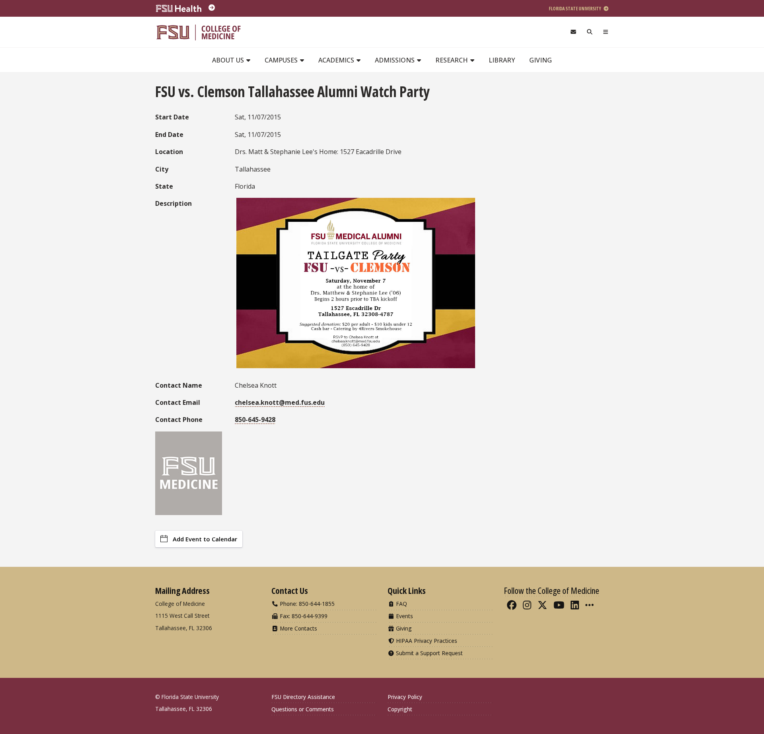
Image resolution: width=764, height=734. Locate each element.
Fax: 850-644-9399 (302, 616)
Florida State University (575, 8)
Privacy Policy (405, 697)
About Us (229, 60)
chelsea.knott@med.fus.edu (280, 402)
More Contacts (297, 628)
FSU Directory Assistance (303, 697)
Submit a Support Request (428, 653)
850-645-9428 (255, 419)
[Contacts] (573, 32)
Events (403, 616)
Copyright (400, 709)
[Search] (590, 32)
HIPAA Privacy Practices (425, 640)
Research (452, 60)
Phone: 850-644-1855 (306, 603)
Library (502, 60)
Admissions (395, 60)
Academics (337, 60)
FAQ (400, 603)
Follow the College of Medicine (551, 590)
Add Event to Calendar (205, 539)
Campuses (282, 60)
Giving (540, 60)
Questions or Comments (302, 709)
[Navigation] (606, 32)
